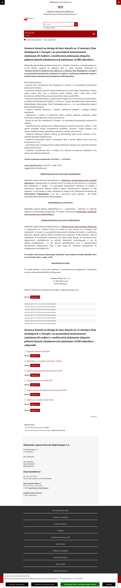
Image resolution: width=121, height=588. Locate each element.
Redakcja (60, 531)
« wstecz (93, 416)
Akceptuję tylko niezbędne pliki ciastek (80, 584)
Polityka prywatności (17, 584)
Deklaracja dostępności (60, 551)
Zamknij (109, 584)
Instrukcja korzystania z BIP (60, 537)
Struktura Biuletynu (60, 524)
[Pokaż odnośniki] (2, 2)
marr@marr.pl (33, 488)
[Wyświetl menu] (118, 2)
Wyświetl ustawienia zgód (44, 584)
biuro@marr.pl (43, 488)
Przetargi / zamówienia (60, 517)
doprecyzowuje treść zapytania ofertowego (79, 226)
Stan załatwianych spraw (60, 510)
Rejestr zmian (60, 544)
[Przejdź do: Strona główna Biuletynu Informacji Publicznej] (25, 39)
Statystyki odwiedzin (60, 557)
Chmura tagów (60, 564)
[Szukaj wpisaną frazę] (76, 24)
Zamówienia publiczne (34, 40)
